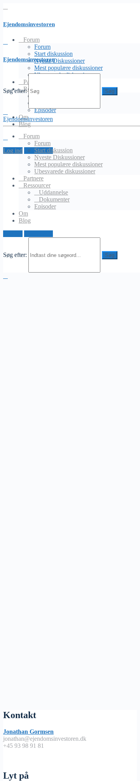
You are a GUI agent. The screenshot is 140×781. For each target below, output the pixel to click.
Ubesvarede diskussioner (64, 171)
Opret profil (38, 233)
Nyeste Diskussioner (59, 60)
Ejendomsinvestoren (29, 24)
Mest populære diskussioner (68, 67)
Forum (42, 46)
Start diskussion (53, 150)
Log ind (13, 150)
